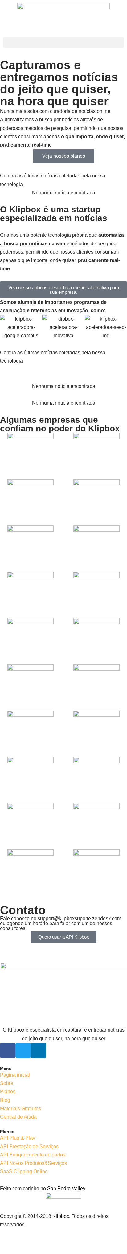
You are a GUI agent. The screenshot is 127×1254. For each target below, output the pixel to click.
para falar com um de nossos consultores (56, 926)
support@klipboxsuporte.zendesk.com (79, 918)
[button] (63, 42)
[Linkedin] (38, 1050)
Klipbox (60, 1216)
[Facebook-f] (7, 1050)
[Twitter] (23, 1050)
